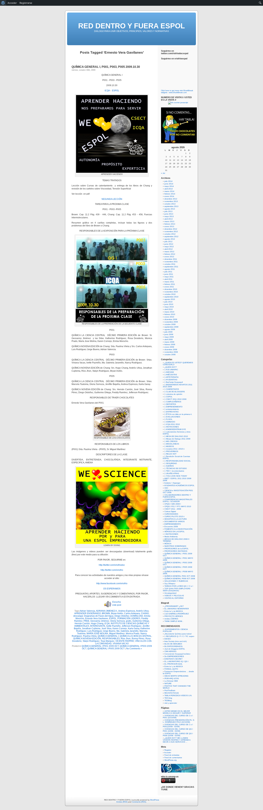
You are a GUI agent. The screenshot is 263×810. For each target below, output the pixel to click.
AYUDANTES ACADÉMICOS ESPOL (179, 485)
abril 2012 (168, 249)
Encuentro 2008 (171, 527)
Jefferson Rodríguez (131, 626)
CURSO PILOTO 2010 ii (174, 516)
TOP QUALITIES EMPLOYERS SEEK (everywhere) (176, 590)
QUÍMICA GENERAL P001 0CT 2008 (179, 576)
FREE (86, 621)
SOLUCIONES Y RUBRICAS (176, 581)
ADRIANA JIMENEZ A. (106, 611)
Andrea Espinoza (126, 611)
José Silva (106, 628)
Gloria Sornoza (117, 621)
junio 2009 (168, 334)
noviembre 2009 (171, 322)
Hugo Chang (97, 623)
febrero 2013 (169, 224)
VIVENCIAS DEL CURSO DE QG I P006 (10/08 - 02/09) (178, 734)
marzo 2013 (169, 221)
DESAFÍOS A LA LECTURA (175, 519)
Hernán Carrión (82, 623)
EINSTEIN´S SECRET (173, 659)
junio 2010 (168, 304)
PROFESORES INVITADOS (175, 551)
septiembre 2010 (171, 297)
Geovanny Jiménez (99, 621)
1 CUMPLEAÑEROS (172, 402)
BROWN (106, 613)
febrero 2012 (169, 254)
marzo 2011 (169, 282)
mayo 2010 (169, 307)
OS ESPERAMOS (111, 588)
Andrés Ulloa (142, 611)
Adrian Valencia (87, 611)
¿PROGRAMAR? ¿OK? (174, 606)
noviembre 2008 (171, 352)
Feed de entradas (171, 755)
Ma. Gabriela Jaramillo (127, 631)
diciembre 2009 (170, 319)
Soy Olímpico (169, 584)
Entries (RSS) (122, 802)
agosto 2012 (169, 239)
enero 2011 (169, 287)
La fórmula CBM (171, 681)
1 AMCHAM (169, 372)
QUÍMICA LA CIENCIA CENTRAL (136, 636)
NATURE (168, 683)
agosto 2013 (169, 209)
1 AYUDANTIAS (170, 380)
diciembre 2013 (170, 199)
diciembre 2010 (170, 289)
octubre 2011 (169, 264)
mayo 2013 (169, 216)
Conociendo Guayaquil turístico (177, 654)
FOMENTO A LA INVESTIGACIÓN (178, 529)
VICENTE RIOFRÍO (124, 641)
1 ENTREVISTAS (171, 412)
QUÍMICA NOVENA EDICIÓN (87, 638)
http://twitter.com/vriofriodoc (112, 565)
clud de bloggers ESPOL (174, 649)
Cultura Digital (170, 511)
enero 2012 (169, 257)
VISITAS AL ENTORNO (174, 598)
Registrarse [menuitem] (26, 2)
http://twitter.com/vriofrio (112, 570)
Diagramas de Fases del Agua (98, 616)
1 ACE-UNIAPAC (171, 370)
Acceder (167, 753)
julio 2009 (168, 332)
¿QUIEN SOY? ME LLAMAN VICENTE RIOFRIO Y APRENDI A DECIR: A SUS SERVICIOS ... (176, 740)
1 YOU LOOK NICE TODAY (175, 476)
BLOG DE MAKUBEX (173, 644)
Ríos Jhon (126, 638)
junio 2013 (168, 214)
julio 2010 (168, 302)
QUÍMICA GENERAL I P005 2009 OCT (106, 648)
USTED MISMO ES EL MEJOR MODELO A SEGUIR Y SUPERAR (177, 712)
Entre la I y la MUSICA (173, 611)
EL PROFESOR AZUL (173, 664)
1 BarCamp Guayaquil (173, 382)
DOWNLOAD (136, 616)
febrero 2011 (169, 284)
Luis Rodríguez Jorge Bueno (101, 631)
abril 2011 (168, 279)
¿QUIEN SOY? (170, 367)
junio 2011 (168, 274)
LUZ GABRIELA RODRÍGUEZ (176, 614)
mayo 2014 (169, 186)
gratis (128, 621)
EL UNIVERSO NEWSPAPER (176, 609)
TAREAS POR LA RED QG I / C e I (178, 586)
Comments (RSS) (139, 802)
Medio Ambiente (171, 537)
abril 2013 (168, 219)
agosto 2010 (169, 299)
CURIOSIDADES (171, 514)
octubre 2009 (170, 324)
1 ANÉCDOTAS (170, 375)
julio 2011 (168, 272)
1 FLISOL (168, 419)
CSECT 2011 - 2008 (172, 509)
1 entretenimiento (171, 409)
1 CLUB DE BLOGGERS (174, 392)
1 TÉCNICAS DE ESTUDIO (175, 468)
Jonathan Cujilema (91, 628)
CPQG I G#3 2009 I (172, 504)
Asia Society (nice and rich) (175, 641)
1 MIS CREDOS (170, 441)
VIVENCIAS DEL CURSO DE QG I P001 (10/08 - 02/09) (178, 730)
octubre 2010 (170, 294)
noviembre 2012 (171, 231)
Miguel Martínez (117, 633)
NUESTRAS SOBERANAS (175, 546)
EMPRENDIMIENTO (172, 524)
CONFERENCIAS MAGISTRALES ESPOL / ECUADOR (177, 500)
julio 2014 (168, 181)
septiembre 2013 (171, 206)
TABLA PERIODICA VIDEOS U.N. (178, 695)
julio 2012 (168, 241)
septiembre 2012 (171, 236)
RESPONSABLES (111, 638)
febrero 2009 (169, 344)
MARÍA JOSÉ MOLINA (97, 633)
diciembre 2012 (170, 229)
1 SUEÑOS (169, 466)
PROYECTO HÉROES (173, 616)
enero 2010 (169, 317)
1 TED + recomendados (174, 471)
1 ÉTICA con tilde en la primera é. (178, 414)
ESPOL (115, 90)
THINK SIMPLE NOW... (173, 621)
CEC (166, 488)
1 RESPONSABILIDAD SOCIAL (177, 461)
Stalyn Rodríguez (91, 641)
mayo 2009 (169, 337)
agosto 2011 (169, 269)
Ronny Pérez (138, 638)
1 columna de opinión (173, 394)
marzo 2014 (169, 191)
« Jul (163, 173)
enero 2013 (169, 226)
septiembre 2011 (171, 267)
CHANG (145, 613)
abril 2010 (168, 309)
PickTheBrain (169, 690)
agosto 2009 (169, 329)
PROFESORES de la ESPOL (176, 549)
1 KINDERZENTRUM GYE (175, 429)
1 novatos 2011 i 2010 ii (174, 449)
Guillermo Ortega (140, 621)
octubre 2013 (170, 204)
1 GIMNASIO (169, 422)
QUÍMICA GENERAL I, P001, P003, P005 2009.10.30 (106, 66)
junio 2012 (168, 244)
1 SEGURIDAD (170, 463)
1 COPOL (168, 397)
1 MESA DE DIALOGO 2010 (176, 436)
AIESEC (167, 639)
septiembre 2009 (171, 327)
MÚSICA (167, 544)
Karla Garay (133, 628)
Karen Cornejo (120, 628)
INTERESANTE (97, 626)
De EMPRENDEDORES (174, 656)
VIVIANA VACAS (121, 643)
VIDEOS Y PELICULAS (174, 596)
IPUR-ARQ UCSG (171, 678)
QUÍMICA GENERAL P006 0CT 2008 (179, 579)
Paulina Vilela (90, 636)
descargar (78, 616)
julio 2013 (168, 211)
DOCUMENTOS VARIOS (174, 521)
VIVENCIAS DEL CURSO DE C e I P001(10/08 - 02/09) (178, 725)
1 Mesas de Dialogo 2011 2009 (177, 439)
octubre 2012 (170, 234)
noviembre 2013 (171, 201)
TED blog (168, 698)
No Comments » (134, 648)
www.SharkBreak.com (178, 92)
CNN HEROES (170, 651)
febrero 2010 (169, 314)
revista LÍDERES (171, 619)
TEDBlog (168, 700)
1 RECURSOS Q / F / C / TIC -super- (179, 636)
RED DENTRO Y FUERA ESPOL (131, 26)
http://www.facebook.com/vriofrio (111, 583)
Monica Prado (132, 633)
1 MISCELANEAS (171, 444)
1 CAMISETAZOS (171, 389)
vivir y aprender (170, 703)
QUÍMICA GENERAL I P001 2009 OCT (100, 646)
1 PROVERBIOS (171, 451)
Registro (167, 750)
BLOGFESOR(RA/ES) (173, 646)
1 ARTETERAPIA (171, 377)
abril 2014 (168, 189)
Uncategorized (170, 593)
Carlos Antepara (132, 613)
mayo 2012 (169, 247)
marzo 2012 (169, 252)
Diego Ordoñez (122, 616)
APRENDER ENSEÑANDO (87, 613)
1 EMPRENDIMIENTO (173, 407)
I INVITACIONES (171, 534)
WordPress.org (170, 760)
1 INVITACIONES (171, 427)
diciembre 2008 (170, 349)
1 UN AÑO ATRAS (171, 473)
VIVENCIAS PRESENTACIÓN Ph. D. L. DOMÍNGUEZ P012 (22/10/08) (179, 721)
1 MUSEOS (169, 446)
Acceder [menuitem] (12, 2)
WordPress (154, 800)
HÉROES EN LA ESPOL (174, 532)
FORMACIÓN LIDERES (128, 618)
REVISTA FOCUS (171, 693)
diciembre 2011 (170, 259)
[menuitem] (3, 3)
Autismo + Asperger (172, 483)
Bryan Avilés (117, 613)
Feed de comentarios (173, 758)
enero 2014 (169, 196)
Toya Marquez (107, 641)
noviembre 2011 (171, 262)
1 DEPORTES (170, 404)
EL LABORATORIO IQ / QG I (176, 661)
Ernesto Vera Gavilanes (96, 618)
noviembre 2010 (171, 292)
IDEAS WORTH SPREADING (176, 676)
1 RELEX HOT (170, 454)
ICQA (107, 90)
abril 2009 (168, 339)
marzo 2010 (169, 312)
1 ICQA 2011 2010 (172, 424)
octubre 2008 (170, 354)
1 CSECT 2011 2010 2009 (175, 399)
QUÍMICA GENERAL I (108, 636)
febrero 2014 (169, 194)
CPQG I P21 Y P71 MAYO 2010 (177, 506)
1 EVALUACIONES (172, 417)
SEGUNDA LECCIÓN (111, 199)
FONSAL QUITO (171, 669)
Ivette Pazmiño (113, 626)
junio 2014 (168, 184)
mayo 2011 (169, 277)
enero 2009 (169, 347)
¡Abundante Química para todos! (178, 634)
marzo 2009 (169, 342)
